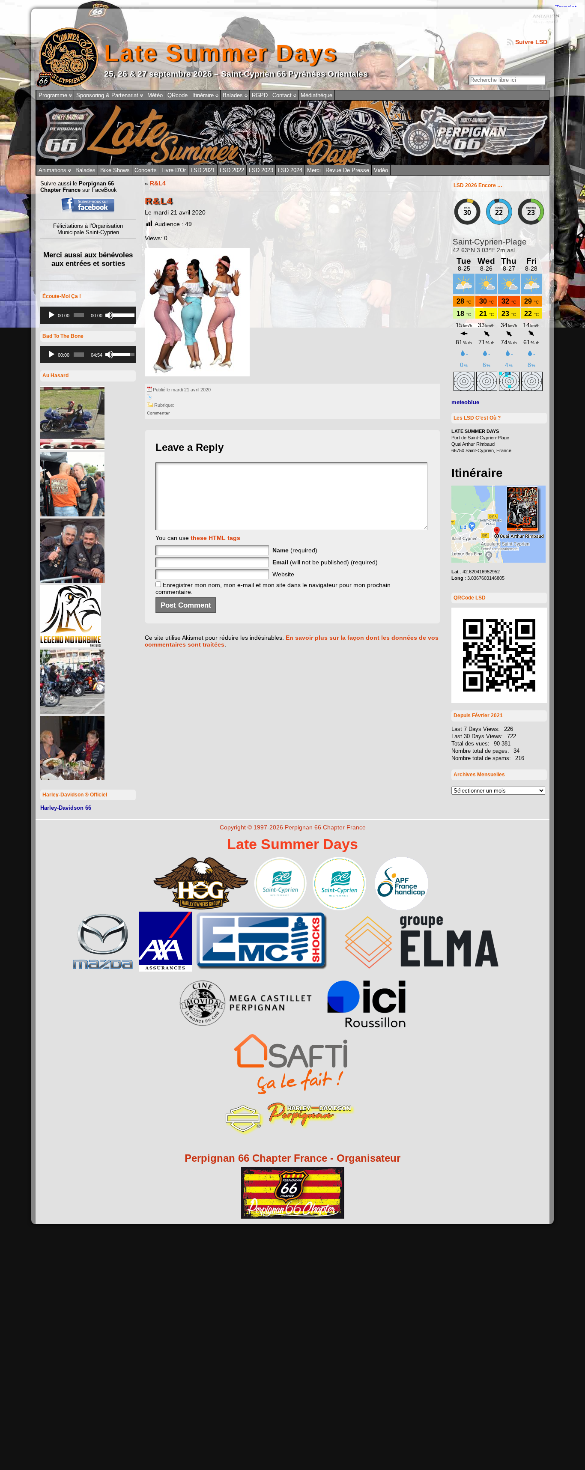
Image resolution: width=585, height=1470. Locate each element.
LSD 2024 (290, 170)
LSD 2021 (203, 170)
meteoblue (465, 402)
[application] (88, 315)
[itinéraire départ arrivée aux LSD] (498, 561)
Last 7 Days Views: (476, 729)
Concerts (145, 170)
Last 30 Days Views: (477, 736)
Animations (52, 170)
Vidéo (381, 170)
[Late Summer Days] (292, 133)
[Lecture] (51, 315)
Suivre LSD (531, 42)
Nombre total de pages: (481, 751)
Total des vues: (471, 743)
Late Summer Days (221, 53)
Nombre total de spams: (482, 758)
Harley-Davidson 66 (65, 808)
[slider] (122, 314)
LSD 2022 (232, 170)
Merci (314, 170)
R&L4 (158, 183)
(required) (294, 550)
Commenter (158, 413)
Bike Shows (115, 170)
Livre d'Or (173, 170)
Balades (85, 170)
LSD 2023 (261, 170)
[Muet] (109, 315)
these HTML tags (215, 537)
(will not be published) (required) (325, 562)
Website (283, 574)
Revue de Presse (347, 170)
